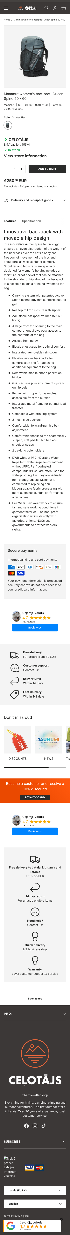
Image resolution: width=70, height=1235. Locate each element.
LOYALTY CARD (35, 797)
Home (7, 20)
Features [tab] (10, 221)
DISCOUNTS (18, 758)
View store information (25, 156)
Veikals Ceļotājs (20, 1216)
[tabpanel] (35, 380)
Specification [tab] (31, 221)
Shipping (25, 186)
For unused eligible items (35, 900)
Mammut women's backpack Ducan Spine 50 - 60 (39, 20)
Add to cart (47, 168)
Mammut (9, 104)
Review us (35, 627)
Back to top (35, 998)
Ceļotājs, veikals (33, 613)
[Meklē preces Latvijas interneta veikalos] (12, 1167)
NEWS (48, 758)
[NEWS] (48, 739)
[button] (64, 8)
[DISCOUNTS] (17, 739)
